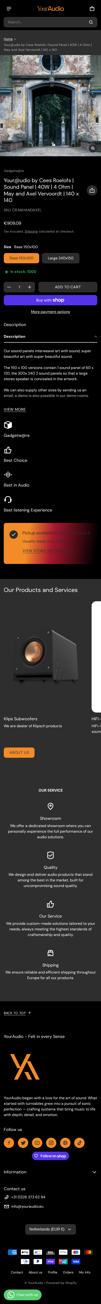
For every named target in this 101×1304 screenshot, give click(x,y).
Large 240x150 (61, 258)
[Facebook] (9, 1143)
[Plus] (29, 287)
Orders (68, 1272)
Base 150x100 (21, 258)
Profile (52, 1272)
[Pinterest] (65, 1143)
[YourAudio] (50, 8)
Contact (17, 1272)
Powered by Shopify (61, 1283)
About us (35, 1272)
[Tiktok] (79, 1143)
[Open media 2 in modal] (50, 105)
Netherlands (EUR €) (46, 1229)
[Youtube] (37, 1143)
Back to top (15, 1013)
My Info (84, 1272)
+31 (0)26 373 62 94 (28, 1197)
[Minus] (9, 287)
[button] (50, 22)
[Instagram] (51, 1143)
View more (15, 409)
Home (8, 39)
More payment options (50, 311)
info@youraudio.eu (27, 1206)
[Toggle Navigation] (9, 8)
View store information (48, 550)
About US (19, 752)
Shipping (31, 231)
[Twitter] (23, 1143)
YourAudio (35, 1283)
